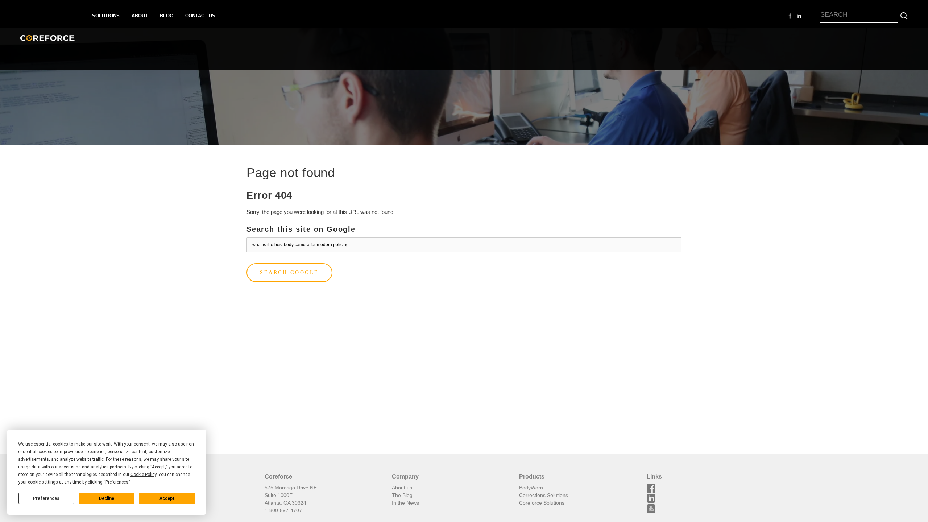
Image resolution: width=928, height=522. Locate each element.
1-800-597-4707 (283, 510)
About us (402, 487)
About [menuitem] (140, 15)
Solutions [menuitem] (106, 15)
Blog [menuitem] (166, 15)
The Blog (402, 495)
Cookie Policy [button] (143, 474)
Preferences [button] (116, 482)
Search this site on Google (301, 229)
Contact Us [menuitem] (200, 15)
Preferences (46, 498)
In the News (405, 503)
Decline (106, 498)
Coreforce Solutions (541, 503)
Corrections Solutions (543, 495)
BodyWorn (531, 487)
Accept (167, 498)
